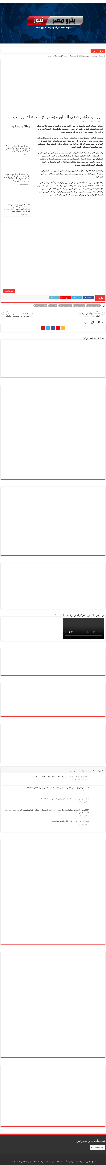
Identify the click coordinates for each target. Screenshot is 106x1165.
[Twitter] (48, 328)
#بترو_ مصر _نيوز (65, 305)
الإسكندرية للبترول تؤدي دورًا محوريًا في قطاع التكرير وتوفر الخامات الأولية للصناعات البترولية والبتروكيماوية (17, 177)
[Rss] (63, 328)
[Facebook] (53, 328)
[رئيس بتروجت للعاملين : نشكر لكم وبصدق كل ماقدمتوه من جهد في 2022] (97, 780)
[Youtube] (43, 328)
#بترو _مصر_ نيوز (93, 305)
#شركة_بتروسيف (40, 305)
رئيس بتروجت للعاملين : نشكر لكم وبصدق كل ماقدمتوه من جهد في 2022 (62, 776)
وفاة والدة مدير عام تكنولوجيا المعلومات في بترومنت (69, 821)
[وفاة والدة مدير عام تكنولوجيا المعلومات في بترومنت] (97, 825)
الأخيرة (100, 771)
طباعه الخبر (9, 291)
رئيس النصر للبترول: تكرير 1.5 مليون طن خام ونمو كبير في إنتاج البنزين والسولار (17, 148)
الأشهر (91, 771)
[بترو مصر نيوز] (53, 22)
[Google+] (58, 328)
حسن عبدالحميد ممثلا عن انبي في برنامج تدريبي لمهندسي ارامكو (19, 314)
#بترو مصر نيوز (79, 305)
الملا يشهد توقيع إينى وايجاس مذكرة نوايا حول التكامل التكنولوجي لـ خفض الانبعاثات (58, 788)
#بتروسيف (53, 305)
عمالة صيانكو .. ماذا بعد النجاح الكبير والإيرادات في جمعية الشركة (65, 799)
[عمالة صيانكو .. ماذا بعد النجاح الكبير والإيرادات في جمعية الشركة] (97, 802)
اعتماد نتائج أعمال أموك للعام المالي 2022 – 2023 (88, 314)
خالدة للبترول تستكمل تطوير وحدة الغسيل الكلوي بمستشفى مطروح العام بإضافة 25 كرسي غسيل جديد (16, 207)
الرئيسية (102, 56)
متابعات (94, 56)
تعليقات (83, 771)
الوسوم (73, 771)
